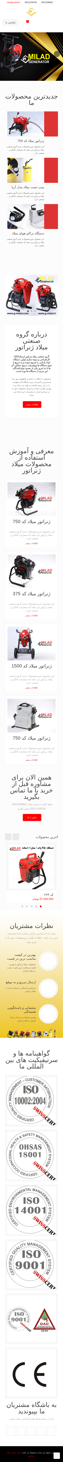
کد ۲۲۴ (48, 894)
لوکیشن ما (10, 22)
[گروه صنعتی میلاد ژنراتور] (31, 11)
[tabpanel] (31, 873)
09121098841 (47, 2)
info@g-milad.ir (13, 2)
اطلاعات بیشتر (31, 543)
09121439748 (31, 2)
